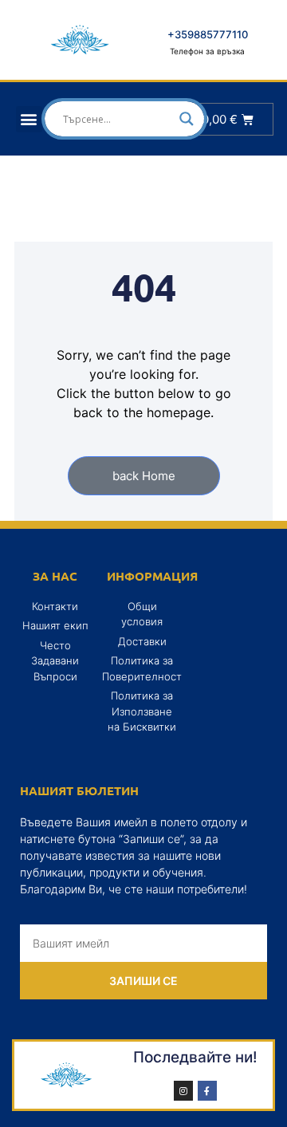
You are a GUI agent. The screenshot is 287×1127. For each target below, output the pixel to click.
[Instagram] (183, 1090)
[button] (29, 119)
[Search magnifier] (186, 119)
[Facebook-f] (207, 1090)
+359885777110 (207, 34)
